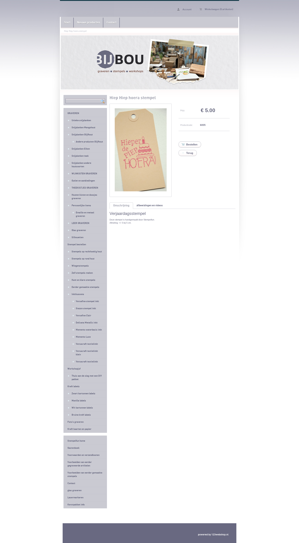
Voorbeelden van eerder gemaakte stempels (84, 474)
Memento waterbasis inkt (89, 330)
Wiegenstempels (80, 266)
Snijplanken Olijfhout (82, 134)
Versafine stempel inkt (87, 301)
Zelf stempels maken (82, 273)
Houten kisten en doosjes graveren (84, 197)
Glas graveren (79, 230)
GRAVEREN (73, 113)
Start (67, 22)
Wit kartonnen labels (82, 408)
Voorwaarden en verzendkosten (83, 455)
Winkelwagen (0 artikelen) (218, 9)
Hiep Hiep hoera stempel (75, 31)
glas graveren (74, 490)
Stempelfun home (76, 441)
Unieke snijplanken (81, 120)
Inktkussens (78, 294)
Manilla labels (79, 400)
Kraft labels (73, 386)
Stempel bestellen (76, 244)
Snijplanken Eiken (81, 149)
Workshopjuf (73, 369)
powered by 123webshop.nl (213, 534)
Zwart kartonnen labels (83, 393)
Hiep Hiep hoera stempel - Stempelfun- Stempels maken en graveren (105, 9)
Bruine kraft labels (81, 415)
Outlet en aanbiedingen (83, 181)
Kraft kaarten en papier (79, 429)
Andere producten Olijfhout (89, 142)
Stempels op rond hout (83, 259)
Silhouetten (77, 237)
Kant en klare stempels (83, 280)
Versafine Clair (83, 315)
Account (187, 9)
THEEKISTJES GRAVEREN (85, 188)
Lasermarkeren (75, 497)
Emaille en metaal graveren (85, 214)
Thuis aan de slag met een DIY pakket (87, 378)
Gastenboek (73, 448)
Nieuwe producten (88, 22)
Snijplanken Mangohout (83, 127)
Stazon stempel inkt (86, 308)
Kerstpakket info (76, 504)
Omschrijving (121, 205)
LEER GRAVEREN (80, 223)
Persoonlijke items (81, 205)
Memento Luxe (83, 337)
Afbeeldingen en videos (150, 205)
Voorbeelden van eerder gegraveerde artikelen (79, 464)
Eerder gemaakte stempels (85, 287)
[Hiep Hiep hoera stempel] (141, 190)
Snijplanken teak (80, 156)
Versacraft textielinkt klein (87, 353)
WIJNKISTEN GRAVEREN (84, 173)
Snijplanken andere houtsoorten (81, 165)
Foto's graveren (75, 422)
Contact (111, 22)
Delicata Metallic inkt (87, 323)
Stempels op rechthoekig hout (87, 251)
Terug (189, 152)
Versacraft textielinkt (87, 344)
